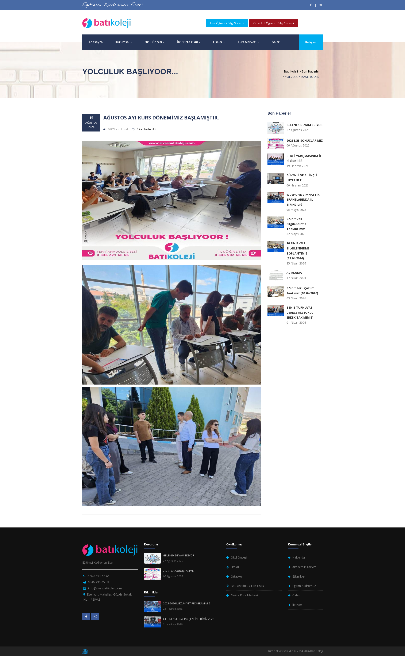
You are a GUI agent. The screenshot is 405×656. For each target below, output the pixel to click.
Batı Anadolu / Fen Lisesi (248, 586)
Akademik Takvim (304, 567)
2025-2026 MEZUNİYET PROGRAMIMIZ (186, 603)
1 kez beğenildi (146, 129)
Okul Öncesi (153, 42)
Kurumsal (122, 42)
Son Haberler (311, 71)
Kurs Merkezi (247, 42)
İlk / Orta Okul (187, 42)
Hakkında (298, 557)
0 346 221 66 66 (98, 576)
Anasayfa (96, 42)
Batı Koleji (291, 71)
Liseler (217, 42)
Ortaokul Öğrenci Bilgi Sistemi (273, 23)
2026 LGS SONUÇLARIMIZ (178, 571)
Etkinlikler (298, 576)
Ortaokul (237, 576)
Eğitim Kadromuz (304, 586)
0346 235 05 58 (98, 582)
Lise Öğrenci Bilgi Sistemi (227, 23)
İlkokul (235, 567)
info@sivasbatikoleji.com (105, 588)
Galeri (276, 42)
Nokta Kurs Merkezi (244, 595)
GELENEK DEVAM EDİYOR (178, 555)
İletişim (310, 42)
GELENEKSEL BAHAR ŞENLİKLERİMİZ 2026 (188, 619)
